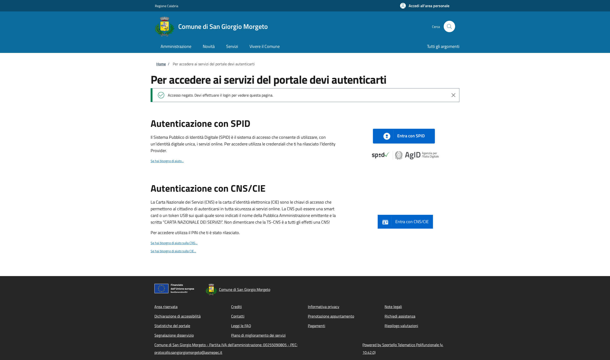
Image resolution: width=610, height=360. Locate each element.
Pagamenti (316, 326)
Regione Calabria (166, 5)
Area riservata (166, 306)
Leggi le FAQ (241, 326)
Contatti (237, 316)
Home (161, 64)
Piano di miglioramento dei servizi (258, 335)
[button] (424, 5)
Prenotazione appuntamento (331, 316)
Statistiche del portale (172, 326)
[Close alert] (453, 95)
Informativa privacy (323, 306)
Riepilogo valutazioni (401, 326)
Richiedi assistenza (400, 316)
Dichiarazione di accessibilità (177, 316)
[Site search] (449, 26)
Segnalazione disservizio (174, 335)
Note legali (393, 306)
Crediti (236, 306)
